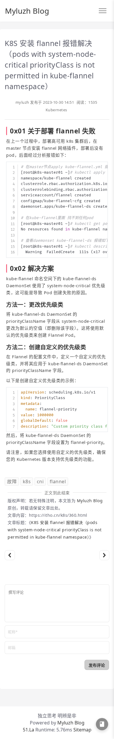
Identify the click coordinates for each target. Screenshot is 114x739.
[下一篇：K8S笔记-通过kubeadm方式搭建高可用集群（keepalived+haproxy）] (104, 555)
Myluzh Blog (27, 11)
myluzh (22, 102)
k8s (27, 481)
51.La (28, 729)
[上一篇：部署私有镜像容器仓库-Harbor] (9, 555)
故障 (12, 481)
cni (40, 481)
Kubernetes (56, 109)
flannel (58, 481)
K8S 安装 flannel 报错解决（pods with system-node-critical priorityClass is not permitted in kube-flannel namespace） (54, 530)
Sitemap (82, 729)
